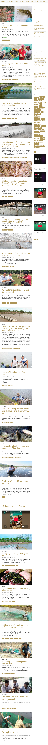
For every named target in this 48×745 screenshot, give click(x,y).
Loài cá (11, 638)
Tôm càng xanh (15, 79)
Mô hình (37, 122)
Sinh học (16, 638)
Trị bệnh (37, 138)
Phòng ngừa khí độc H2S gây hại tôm (16, 554)
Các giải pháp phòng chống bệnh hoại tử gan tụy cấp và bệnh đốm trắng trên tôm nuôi (16, 144)
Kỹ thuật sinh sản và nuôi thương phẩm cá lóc (16, 589)
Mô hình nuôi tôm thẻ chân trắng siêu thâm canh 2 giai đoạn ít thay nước (39, 167)
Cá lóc (6, 601)
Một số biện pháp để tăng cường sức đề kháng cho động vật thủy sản (15, 411)
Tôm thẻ (7, 266)
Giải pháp (21, 157)
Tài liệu (32, 1)
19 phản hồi (13, 187)
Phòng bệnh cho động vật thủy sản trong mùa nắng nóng (15, 221)
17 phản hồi (13, 665)
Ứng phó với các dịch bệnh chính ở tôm (16, 27)
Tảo (35, 147)
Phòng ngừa (12, 565)
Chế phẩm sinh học (38, 102)
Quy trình (36, 129)
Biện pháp (4, 422)
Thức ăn (36, 1)
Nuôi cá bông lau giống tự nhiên (40, 40)
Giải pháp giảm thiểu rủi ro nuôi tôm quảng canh (15, 698)
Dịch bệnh (9, 673)
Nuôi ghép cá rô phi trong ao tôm (40, 67)
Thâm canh (37, 134)
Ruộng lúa (37, 131)
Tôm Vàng (3, 1)
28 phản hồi (13, 223)
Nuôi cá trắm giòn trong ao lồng (39, 13)
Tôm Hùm (36, 142)
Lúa (35, 120)
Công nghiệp (41, 108)
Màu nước (17, 348)
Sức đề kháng (10, 422)
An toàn (36, 97)
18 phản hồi (13, 485)
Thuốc (40, 1)
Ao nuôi (4, 348)
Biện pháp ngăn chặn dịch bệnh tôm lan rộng (15, 663)
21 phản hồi (13, 257)
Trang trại (10, 196)
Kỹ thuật (27, 1)
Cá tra (36, 108)
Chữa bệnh (7, 457)
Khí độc (7, 565)
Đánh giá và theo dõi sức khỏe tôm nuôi (15, 482)
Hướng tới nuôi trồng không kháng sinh (13, 373)
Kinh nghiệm (22, 1)
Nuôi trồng (10, 385)
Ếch (39, 147)
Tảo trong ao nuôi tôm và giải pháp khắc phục (14, 104)
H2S (3, 565)
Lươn (44, 120)
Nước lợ (44, 126)
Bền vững (41, 99)
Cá (3, 196)
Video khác (36, 239)
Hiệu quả (12, 457)
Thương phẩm (11, 601)
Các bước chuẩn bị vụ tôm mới (39, 79)
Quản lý (42, 129)
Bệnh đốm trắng (15, 157)
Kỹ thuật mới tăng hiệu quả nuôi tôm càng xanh (15, 291)
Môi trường (38, 124)
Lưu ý (39, 120)
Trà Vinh (11, 266)
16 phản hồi (42, 185)
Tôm (9, 79)
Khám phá (16, 1)
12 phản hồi (13, 557)
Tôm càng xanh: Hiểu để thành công (15, 64)
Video (44, 1)
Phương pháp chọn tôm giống (39, 60)
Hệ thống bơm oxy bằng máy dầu (16, 506)
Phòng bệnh (18, 457)
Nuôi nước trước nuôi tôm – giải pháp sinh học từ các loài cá (15, 626)
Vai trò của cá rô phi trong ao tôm (40, 58)
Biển (36, 99)
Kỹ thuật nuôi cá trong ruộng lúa (40, 62)
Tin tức (8, 1)
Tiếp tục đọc (6, 37)
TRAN (35, 169)
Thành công (5, 79)
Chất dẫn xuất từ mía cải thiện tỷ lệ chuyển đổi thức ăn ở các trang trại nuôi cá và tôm (15, 183)
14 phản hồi (13, 376)
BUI (8, 29)
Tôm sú (41, 142)
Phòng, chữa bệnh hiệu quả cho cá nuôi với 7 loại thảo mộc (15, 447)
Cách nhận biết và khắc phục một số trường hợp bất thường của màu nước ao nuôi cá (16, 328)
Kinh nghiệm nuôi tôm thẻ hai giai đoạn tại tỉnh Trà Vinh (16, 254)
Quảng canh (10, 708)
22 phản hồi (13, 29)
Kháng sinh (5, 385)
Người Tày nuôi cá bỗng (38, 25)
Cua (44, 102)
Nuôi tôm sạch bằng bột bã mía (40, 184)
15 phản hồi (13, 592)
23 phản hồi (13, 148)
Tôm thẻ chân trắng (40, 145)
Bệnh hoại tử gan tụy (7, 157)
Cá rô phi (42, 106)
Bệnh (12, 1)
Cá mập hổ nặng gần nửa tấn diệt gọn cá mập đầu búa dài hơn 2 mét (39, 234)
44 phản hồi (13, 67)
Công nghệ (38, 110)
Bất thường (9, 348)
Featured (37, 113)
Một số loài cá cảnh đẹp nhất (39, 43)
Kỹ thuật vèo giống (10, 732)
